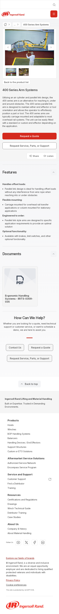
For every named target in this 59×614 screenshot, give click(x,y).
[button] (29, 172)
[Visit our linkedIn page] (43, 542)
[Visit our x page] (26, 542)
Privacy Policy (13, 580)
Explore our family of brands (20, 558)
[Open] (53, 13)
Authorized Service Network (22, 463)
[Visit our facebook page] (35, 542)
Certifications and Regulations (22, 499)
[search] (54, 4)
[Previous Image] (8, 47)
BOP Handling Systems (19, 434)
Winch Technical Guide (19, 508)
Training (12, 488)
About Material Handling (19, 533)
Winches (12, 429)
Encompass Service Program (22, 467)
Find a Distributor (16, 483)
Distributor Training (17, 512)
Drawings (12, 504)
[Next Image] (51, 47)
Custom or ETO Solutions (20, 451)
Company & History (17, 528)
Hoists (11, 425)
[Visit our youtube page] (18, 542)
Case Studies (14, 517)
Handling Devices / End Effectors (24, 442)
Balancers (12, 438)
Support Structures (17, 447)
